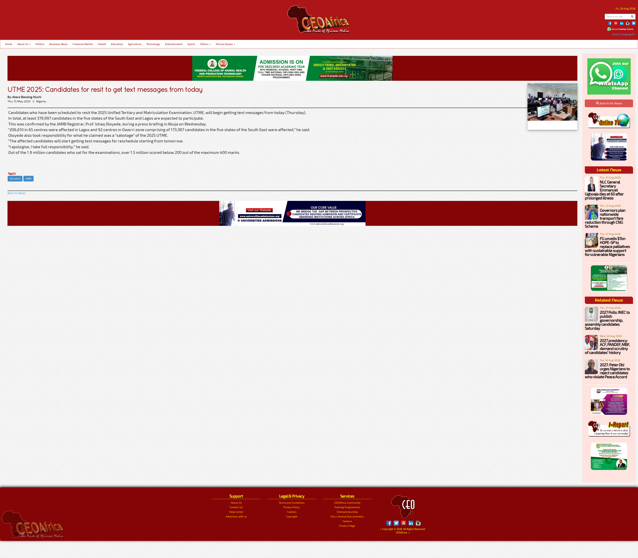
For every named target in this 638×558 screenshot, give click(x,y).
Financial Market (83, 44)
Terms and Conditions (292, 502)
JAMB (28, 178)
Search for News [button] (610, 103)
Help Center (236, 511)
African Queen (224, 44)
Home (8, 44)
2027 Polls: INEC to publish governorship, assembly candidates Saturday (607, 320)
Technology (153, 44)
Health (102, 44)
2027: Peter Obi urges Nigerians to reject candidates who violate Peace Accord (607, 370)
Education (117, 44)
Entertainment (173, 44)
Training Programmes (347, 507)
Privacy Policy (291, 507)
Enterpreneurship (347, 511)
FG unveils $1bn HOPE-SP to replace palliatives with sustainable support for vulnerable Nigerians (607, 246)
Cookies (291, 511)
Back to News (16, 193)
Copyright (291, 516)
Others (204, 44)
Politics (40, 44)
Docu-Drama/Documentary (347, 516)
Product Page (347, 525)
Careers (347, 521)
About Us (23, 44)
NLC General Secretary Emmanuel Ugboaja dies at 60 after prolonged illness (604, 189)
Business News (58, 44)
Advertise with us (236, 516)
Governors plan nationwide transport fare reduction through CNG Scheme (605, 218)
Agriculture (134, 44)
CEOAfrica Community (347, 502)
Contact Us (236, 507)
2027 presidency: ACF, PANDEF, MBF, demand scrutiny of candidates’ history (607, 346)
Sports (191, 44)
